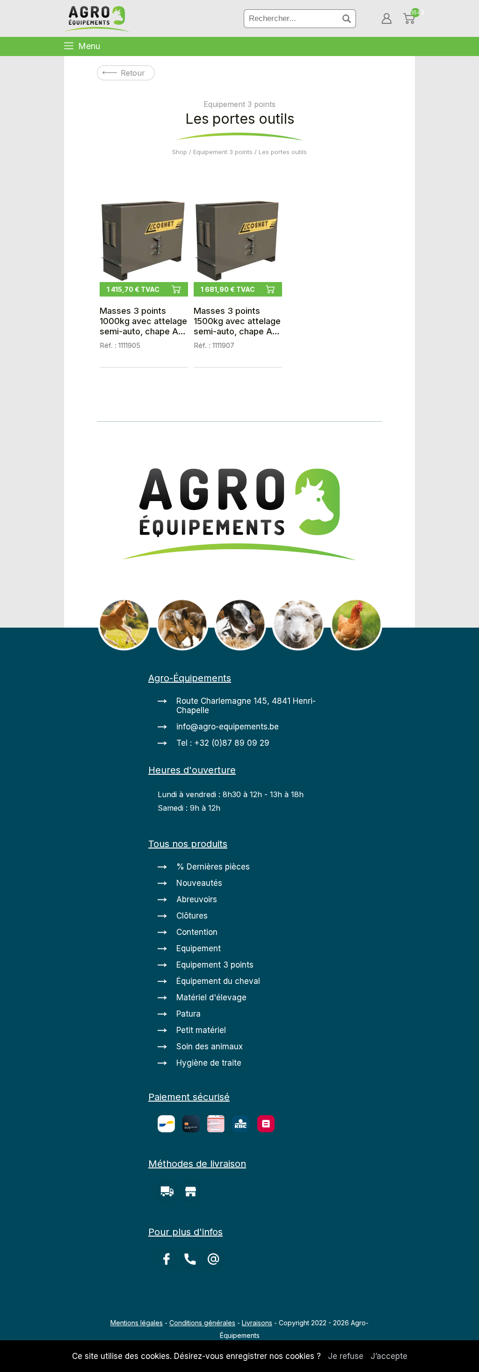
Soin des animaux (209, 1046)
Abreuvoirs (196, 899)
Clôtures (192, 915)
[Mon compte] (387, 18)
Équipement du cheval (218, 981)
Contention (197, 932)
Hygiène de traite (208, 1063)
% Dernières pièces (213, 866)
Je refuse (345, 1356)
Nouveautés (199, 883)
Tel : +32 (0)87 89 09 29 (222, 743)
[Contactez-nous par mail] (214, 1265)
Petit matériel (201, 1030)
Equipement (198, 948)
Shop (179, 152)
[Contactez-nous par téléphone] (192, 1265)
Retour (133, 73)
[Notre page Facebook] (169, 1265)
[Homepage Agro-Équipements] (97, 20)
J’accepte (388, 1356)
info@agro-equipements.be (227, 726)
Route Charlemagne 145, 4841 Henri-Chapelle (246, 705)
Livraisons (257, 1323)
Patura (188, 1013)
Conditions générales (202, 1323)
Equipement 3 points (223, 152)
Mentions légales (136, 1323)
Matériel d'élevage (211, 997)
